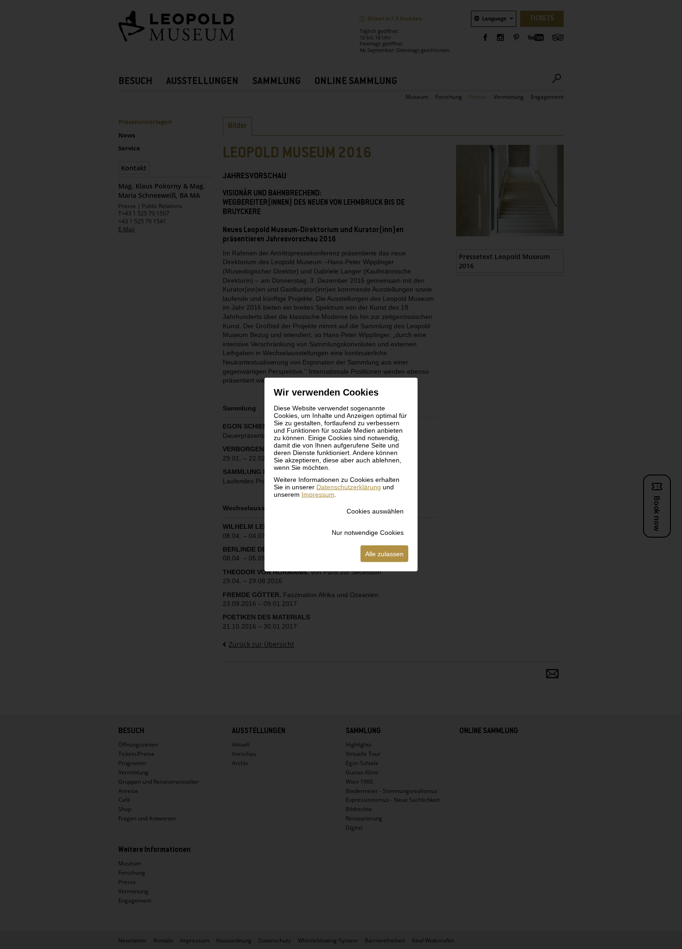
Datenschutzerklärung (348, 487)
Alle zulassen (384, 554)
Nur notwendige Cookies (368, 532)
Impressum (318, 494)
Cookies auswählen (375, 511)
